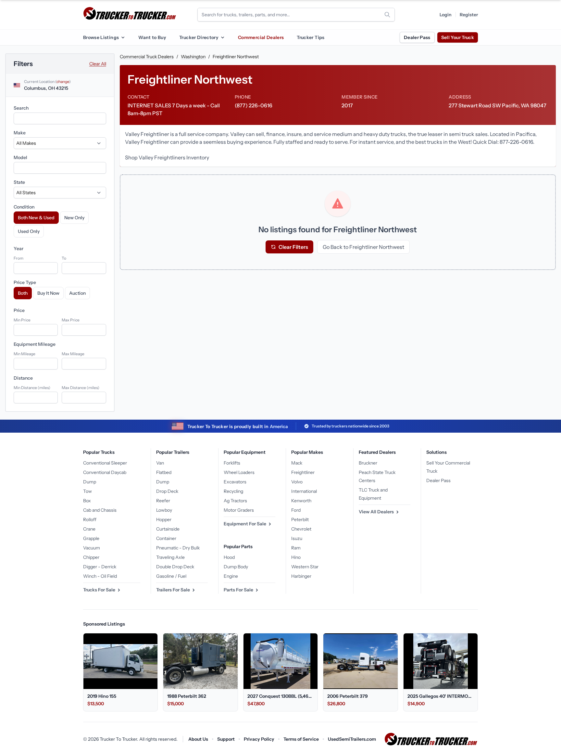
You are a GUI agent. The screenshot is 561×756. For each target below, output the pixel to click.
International (304, 491)
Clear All (97, 64)
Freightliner (303, 472)
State (19, 182)
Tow (87, 491)
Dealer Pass (417, 37)
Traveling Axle (170, 557)
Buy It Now (48, 293)
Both (23, 293)
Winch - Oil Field (100, 576)
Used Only (29, 231)
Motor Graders (239, 510)
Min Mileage (24, 353)
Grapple (91, 538)
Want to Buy (152, 37)
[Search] (387, 14)
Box (87, 501)
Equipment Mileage (35, 344)
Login (446, 15)
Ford (296, 510)
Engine (231, 576)
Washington (193, 57)
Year (18, 248)
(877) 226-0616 (253, 105)
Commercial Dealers (261, 37)
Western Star (304, 567)
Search (21, 108)
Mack (296, 463)
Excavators (235, 482)
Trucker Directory (198, 37)
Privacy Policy (259, 739)
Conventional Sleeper (105, 463)
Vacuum (91, 548)
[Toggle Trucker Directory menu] (222, 37)
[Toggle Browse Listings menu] (122, 37)
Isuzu (296, 538)
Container (166, 538)
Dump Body (236, 567)
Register (469, 15)
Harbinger (301, 576)
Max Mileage (73, 353)
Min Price (22, 319)
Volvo (297, 482)
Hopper (163, 519)
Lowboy (164, 510)
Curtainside (168, 529)
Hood (229, 557)
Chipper (91, 557)
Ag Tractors (235, 501)
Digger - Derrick (99, 567)
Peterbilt (300, 519)
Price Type (25, 282)
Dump (89, 482)
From (18, 258)
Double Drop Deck (175, 567)
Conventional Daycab (104, 472)
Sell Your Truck (457, 37)
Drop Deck (167, 491)
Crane (89, 529)
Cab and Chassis (100, 510)
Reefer (163, 501)
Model (20, 157)
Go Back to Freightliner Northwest (363, 247)
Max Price (71, 319)
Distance (23, 378)
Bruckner (368, 463)
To (64, 258)
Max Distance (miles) (80, 387)
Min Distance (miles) (32, 387)
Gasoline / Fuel (171, 576)
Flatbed (163, 472)
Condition (24, 207)
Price (19, 310)
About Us (198, 739)
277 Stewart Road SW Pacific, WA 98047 (497, 105)
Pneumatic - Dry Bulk (178, 548)
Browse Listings (101, 37)
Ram (296, 548)
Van (160, 463)
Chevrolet (301, 529)
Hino (296, 557)
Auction (77, 293)
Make (20, 133)
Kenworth (301, 501)
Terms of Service (301, 739)
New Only (74, 218)
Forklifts (232, 463)
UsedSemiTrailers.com (352, 739)
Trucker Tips (310, 37)
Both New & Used (36, 218)
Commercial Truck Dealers (147, 57)
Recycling (233, 491)
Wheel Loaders (239, 472)
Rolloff (89, 519)
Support (226, 739)
